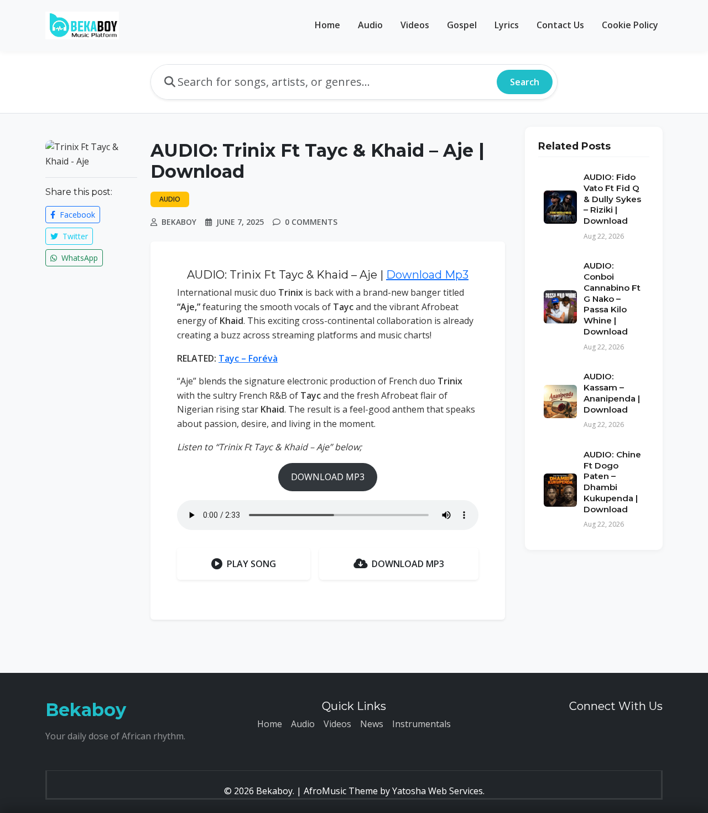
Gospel (462, 25)
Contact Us (560, 25)
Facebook (76, 214)
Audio (370, 25)
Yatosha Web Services (437, 791)
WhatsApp (78, 258)
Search (524, 82)
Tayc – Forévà (248, 358)
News (371, 724)
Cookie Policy (630, 25)
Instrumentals (421, 724)
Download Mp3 (427, 274)
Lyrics (506, 25)
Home (327, 25)
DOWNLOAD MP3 (328, 477)
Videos (414, 25)
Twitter (74, 236)
